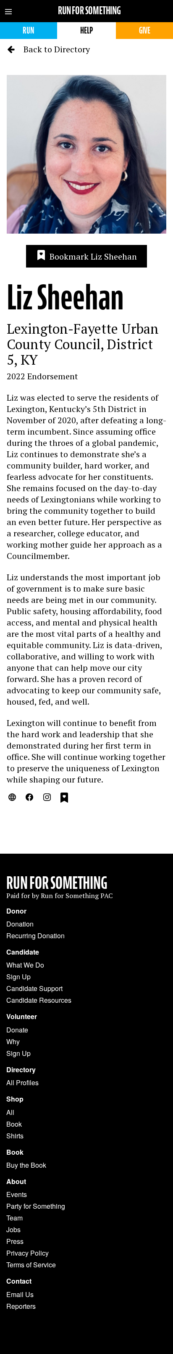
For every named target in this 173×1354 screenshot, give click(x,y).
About (16, 1181)
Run (28, 30)
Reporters (21, 1306)
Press (15, 1241)
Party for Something (35, 1206)
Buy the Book (26, 1165)
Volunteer (21, 1016)
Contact (18, 1281)
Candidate (22, 952)
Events (16, 1194)
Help (86, 30)
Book (14, 1124)
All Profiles (22, 1082)
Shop (15, 1099)
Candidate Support (34, 988)
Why (13, 1041)
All (10, 1112)
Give (144, 30)
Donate (17, 1030)
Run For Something (56, 883)
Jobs (13, 1229)
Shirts (15, 1135)
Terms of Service (31, 1264)
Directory (21, 1069)
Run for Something (89, 10)
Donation (20, 924)
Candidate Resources (38, 1000)
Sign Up (18, 976)
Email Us (20, 1294)
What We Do (25, 965)
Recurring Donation (35, 935)
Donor (16, 911)
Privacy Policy (27, 1253)
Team (14, 1218)
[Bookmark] (64, 799)
